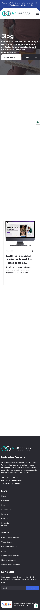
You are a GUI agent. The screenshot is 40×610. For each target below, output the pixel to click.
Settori (4, 551)
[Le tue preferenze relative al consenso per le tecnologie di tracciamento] (36, 606)
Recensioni (5, 523)
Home (3, 496)
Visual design (6, 542)
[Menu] (37, 13)
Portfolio (4, 514)
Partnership (6, 509)
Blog (3, 505)
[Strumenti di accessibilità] (38, 122)
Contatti (4, 518)
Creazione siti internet (10, 537)
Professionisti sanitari (10, 555)
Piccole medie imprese (10, 564)
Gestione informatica (9, 546)
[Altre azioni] (33, 251)
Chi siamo (5, 500)
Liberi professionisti (9, 560)
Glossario (5, 525)
